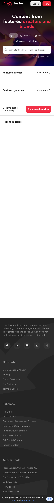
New (47, 4)
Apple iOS (32, 468)
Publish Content (11, 445)
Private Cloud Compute (15, 430)
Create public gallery (38, 109)
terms (14, 500)
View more (42, 72)
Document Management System (19, 421)
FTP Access (9, 486)
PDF (20, 477)
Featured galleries (13, 90)
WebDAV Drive (10, 482)
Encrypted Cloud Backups (16, 426)
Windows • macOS (27, 472)
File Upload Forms (12, 435)
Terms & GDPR (10, 388)
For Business (9, 384)
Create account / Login (14, 370)
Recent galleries (12, 121)
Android (20, 468)
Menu (3, 4)
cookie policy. (27, 500)
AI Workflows (9, 416)
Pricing (6, 374)
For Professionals (11, 379)
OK (49, 499)
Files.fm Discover (11, 491)
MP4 (27, 477)
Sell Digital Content (13, 440)
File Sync (7, 411)
